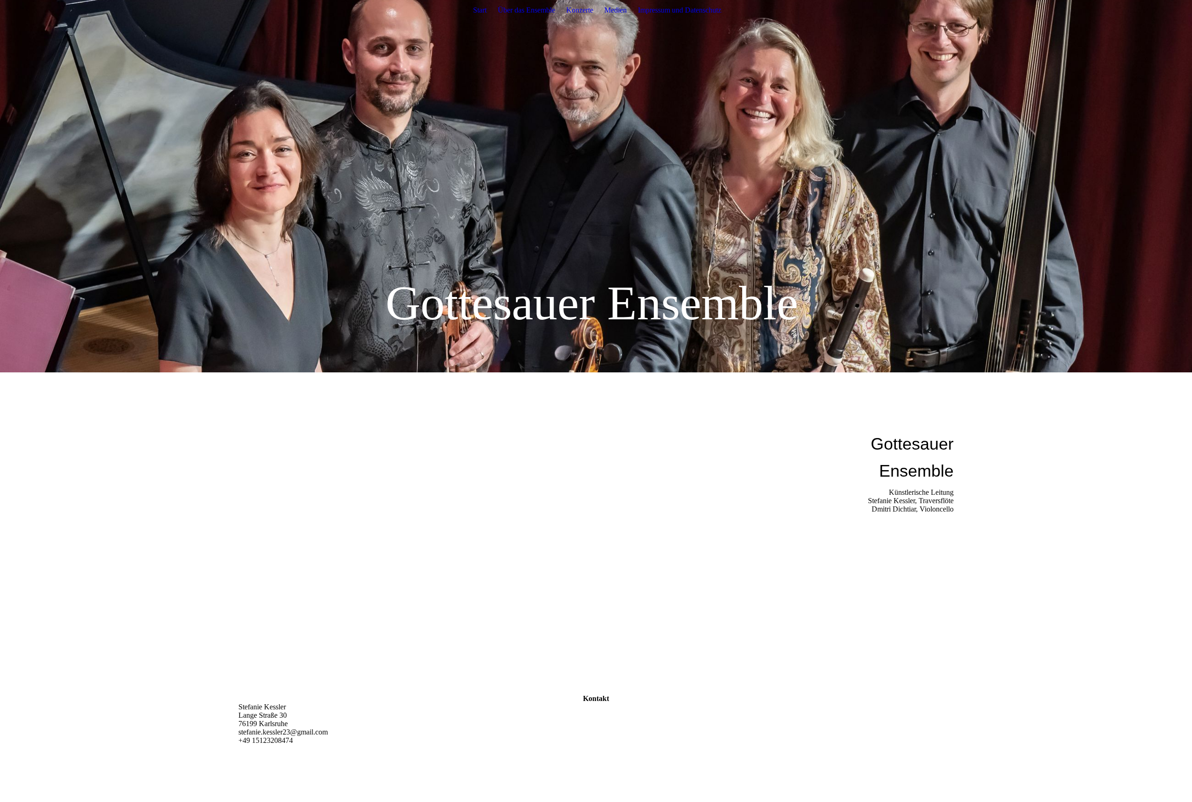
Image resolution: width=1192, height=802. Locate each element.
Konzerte (579, 10)
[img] (596, 186)
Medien (615, 10)
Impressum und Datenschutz (679, 10)
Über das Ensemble (526, 10)
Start (480, 10)
